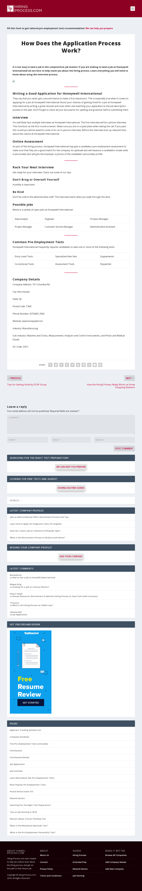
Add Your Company (71, 556)
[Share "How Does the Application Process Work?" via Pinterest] (72, 365)
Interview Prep (79, 862)
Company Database (19, 737)
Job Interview (16, 771)
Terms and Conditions (51, 875)
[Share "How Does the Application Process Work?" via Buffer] (83, 365)
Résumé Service (17, 798)
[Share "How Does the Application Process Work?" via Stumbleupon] (89, 365)
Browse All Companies (116, 855)
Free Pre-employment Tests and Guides (29, 743)
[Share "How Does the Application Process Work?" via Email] (94, 365)
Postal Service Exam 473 (21, 791)
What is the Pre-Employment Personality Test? (32, 832)
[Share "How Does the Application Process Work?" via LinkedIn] (78, 365)
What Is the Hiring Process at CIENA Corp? (32, 605)
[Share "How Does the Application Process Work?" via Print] (100, 365)
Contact (44, 862)
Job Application (19, 614)
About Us (44, 855)
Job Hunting (78, 875)
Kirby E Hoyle (16, 593)
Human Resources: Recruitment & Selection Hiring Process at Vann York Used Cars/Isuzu (55, 596)
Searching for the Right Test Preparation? (30, 805)
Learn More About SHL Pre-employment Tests (32, 778)
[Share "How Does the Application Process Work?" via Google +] (61, 365)
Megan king (15, 584)
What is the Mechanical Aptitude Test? (29, 825)
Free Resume (16, 750)
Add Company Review (115, 862)
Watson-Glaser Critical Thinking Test (28, 819)
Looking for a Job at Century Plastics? (30, 587)
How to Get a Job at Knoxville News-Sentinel (33, 577)
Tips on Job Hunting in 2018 (23, 812)
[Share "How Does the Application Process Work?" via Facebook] (50, 365)
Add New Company (114, 869)
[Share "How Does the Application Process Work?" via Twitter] (56, 365)
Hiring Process (79, 855)
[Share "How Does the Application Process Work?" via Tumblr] (67, 365)
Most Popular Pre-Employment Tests (28, 784)
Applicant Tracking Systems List (25, 730)
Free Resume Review (19, 757)
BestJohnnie (15, 575)
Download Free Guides (71, 487)
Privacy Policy (46, 869)
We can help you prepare (99, 28)
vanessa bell (16, 612)
